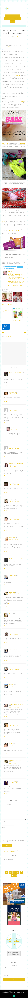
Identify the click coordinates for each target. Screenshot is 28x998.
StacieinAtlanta (12, 724)
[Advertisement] (14, 352)
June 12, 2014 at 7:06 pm (14, 577)
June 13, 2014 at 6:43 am (14, 707)
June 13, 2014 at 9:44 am (14, 745)
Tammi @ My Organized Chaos (16, 704)
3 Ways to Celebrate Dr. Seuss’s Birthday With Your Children (17, 320)
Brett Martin (12, 633)
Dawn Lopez (12, 537)
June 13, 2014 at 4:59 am (14, 686)
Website (4, 833)
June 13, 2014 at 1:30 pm (14, 763)
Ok (14, 995)
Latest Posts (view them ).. (10, 268)
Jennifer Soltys (12, 575)
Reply (5, 385)
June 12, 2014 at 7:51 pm (14, 593)
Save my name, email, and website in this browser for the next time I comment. (13, 841)
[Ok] (26, 993)
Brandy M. (11, 409)
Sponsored (9, 336)
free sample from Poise (13, 230)
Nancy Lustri (12, 592)
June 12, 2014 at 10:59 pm (14, 651)
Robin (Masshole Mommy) (15, 372)
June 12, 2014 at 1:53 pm (14, 466)
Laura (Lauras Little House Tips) (16, 463)
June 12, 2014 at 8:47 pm (14, 634)
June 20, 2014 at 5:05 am (14, 782)
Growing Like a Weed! (17, 303)
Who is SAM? (5, 143)
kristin (10, 743)
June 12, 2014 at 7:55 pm (14, 614)
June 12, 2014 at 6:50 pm (14, 539)
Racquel (11, 613)
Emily (10, 271)
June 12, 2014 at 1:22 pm (14, 448)
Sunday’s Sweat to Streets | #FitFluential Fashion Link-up (7, 310)
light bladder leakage (13, 46)
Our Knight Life (12, 8)
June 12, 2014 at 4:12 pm (14, 501)
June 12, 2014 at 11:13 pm (14, 669)
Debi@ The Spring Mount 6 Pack (16, 558)
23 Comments (18, 36)
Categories (14, 965)
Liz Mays (11, 684)
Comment (4, 807)
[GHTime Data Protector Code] (8, 289)
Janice (10, 667)
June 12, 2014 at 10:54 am (14, 374)
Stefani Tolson (12, 781)
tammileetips (12, 649)
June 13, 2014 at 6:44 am (14, 725)
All (6, 336)
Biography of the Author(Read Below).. (13, 266)
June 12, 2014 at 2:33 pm (14, 484)
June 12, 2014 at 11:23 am (14, 393)
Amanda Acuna (12, 392)
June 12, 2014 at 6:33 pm (14, 519)
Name (4, 821)
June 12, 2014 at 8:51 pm (16, 429)
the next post (11, 53)
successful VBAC (17, 75)
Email (4, 827)
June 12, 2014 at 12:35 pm (14, 410)
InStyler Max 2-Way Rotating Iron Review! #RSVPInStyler (7, 304)
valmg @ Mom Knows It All (15, 760)
